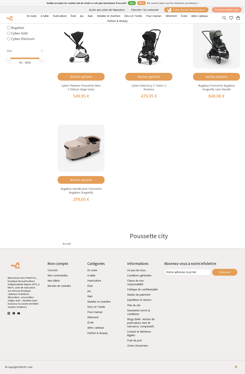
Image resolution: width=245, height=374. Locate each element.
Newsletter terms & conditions (138, 312)
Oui (132, 3)
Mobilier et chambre (99, 301)
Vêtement (93, 317)
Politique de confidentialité (142, 289)
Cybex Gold (19, 33)
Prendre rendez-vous (227, 9)
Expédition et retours (139, 299)
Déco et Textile (96, 306)
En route (92, 270)
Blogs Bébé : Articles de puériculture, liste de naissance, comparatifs (141, 322)
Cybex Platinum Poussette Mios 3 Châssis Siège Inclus (81, 87)
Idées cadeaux (95, 327)
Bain (90, 296)
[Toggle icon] (224, 18)
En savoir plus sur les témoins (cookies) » (173, 3)
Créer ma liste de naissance (189, 9)
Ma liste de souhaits (59, 285)
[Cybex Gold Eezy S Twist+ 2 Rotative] (148, 44)
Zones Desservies (137, 345)
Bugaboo (17, 27)
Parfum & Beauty (97, 333)
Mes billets (54, 280)
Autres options (81, 76)
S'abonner (225, 272)
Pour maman (95, 312)
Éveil (90, 285)
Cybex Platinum (23, 39)
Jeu (89, 291)
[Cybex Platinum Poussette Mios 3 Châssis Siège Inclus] (81, 44)
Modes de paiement (138, 294)
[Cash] (236, 367)
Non (141, 3)
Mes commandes (58, 275)
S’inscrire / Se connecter (145, 9)
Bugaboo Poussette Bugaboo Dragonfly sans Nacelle (216, 87)
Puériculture (94, 280)
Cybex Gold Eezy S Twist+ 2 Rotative (148, 87)
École (90, 322)
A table (91, 275)
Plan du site (134, 305)
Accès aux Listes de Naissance (107, 9)
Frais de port (134, 340)
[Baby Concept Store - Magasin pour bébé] (9, 18)
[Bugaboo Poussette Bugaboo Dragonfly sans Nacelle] (216, 44)
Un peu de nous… (137, 270)
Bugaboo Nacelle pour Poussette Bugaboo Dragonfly (81, 190)
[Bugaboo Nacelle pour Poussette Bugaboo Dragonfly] (81, 148)
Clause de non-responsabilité (136, 282)
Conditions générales (139, 275)
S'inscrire (53, 270)
